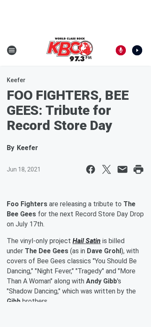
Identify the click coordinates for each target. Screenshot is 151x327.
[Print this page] (138, 169)
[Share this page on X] (106, 169)
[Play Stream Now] (137, 50)
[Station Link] (70, 50)
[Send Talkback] (121, 50)
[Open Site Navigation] (12, 50)
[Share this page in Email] (122, 169)
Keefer (16, 80)
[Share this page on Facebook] (90, 169)
